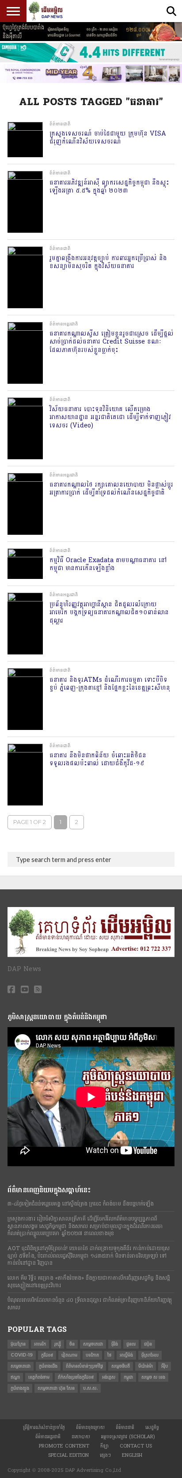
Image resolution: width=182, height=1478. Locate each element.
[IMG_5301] (91, 39)
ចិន (72, 1344)
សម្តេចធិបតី (120, 1366)
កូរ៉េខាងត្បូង (20, 1388)
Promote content (64, 1446)
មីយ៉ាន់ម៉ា (145, 1366)
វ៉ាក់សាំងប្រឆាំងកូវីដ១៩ (76, 1377)
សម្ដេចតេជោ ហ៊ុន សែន (56, 1388)
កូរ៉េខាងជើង (48, 1366)
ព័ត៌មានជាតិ (125, 1427)
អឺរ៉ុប (164, 1366)
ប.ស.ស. (90, 1388)
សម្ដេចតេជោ (20, 1366)
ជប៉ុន (148, 1344)
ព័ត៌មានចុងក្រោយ (90, 1427)
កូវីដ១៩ (47, 1355)
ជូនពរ (131, 1344)
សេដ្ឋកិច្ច (152, 1427)
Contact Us (136, 1446)
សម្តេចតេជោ (93, 1344)
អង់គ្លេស (108, 1377)
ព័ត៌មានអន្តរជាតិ (48, 1436)
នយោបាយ (81, 1436)
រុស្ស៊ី (57, 1344)
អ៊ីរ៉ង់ (114, 1344)
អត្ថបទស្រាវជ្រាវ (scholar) (128, 1436)
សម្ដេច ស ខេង (153, 1377)
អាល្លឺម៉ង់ (126, 1355)
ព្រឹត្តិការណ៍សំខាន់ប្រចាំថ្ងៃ (44, 1427)
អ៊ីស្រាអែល (150, 1355)
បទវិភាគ (92, 1355)
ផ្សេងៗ (105, 1455)
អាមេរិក (40, 1344)
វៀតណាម (69, 1355)
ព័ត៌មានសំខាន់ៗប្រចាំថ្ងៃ (84, 1366)
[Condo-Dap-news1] (91, 81)
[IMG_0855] (91, 60)
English (132, 1455)
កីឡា (104, 1446)
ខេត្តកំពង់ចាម (38, 1377)
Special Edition (68, 1455)
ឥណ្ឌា (15, 1377)
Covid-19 (22, 1355)
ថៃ (109, 1355)
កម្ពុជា (128, 1377)
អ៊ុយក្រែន (18, 1344)
